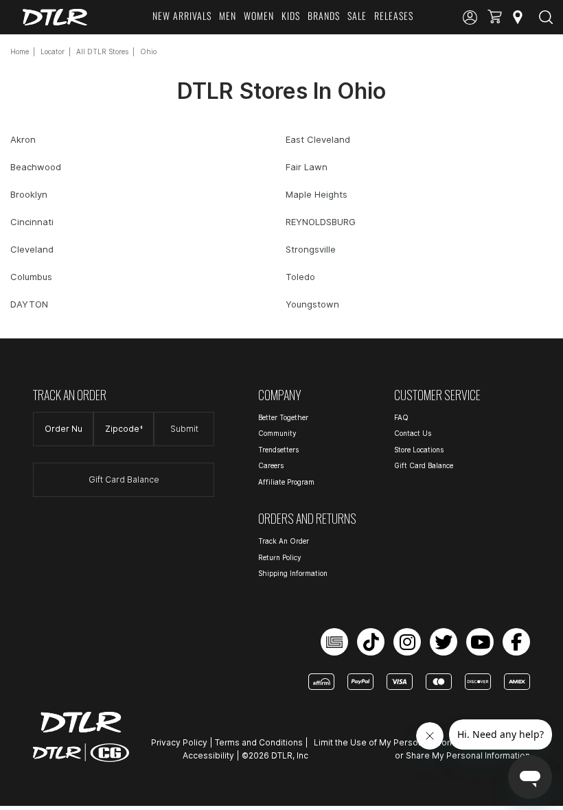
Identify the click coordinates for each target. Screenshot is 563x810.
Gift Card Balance (124, 479)
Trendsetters (278, 449)
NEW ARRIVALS (181, 15)
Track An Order (283, 541)
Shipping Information (293, 573)
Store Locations (419, 449)
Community (277, 433)
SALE (357, 15)
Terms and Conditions (259, 742)
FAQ (401, 417)
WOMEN (259, 15)
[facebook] (516, 642)
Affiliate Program (286, 482)
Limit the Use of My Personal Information (395, 742)
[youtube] (480, 642)
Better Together (283, 417)
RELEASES (393, 15)
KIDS (291, 15)
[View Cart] (494, 17)
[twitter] (443, 642)
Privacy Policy (179, 742)
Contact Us (412, 433)
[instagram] (407, 642)
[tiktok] (370, 642)
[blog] (334, 642)
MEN (227, 15)
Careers (271, 465)
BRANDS (324, 15)
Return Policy (279, 557)
